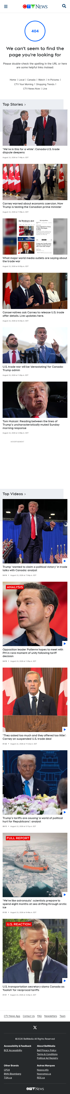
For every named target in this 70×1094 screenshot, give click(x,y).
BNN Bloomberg (12, 1073)
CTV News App (12, 1016)
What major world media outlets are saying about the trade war (35, 260)
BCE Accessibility (13, 1050)
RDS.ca (41, 1077)
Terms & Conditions (47, 1054)
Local (21, 79)
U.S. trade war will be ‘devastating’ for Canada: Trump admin (33, 368)
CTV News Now (31, 88)
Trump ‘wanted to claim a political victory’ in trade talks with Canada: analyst (35, 568)
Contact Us (29, 1016)
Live (45, 88)
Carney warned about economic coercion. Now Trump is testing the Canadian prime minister (33, 205)
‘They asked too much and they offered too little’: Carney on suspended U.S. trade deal (34, 737)
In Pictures (53, 79)
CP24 (7, 1069)
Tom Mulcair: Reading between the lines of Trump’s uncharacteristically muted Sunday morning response (31, 425)
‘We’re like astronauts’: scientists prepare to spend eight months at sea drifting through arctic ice (35, 904)
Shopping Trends (45, 84)
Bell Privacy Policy (46, 1050)
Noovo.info (43, 1069)
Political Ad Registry (47, 1058)
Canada (31, 79)
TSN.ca (8, 1077)
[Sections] (6, 6)
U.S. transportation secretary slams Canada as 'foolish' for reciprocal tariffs (33, 988)
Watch (41, 79)
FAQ (39, 1016)
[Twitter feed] (35, 1027)
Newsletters (50, 1016)
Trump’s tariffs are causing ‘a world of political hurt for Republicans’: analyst (33, 820)
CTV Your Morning (23, 84)
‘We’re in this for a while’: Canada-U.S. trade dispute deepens (31, 151)
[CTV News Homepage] (35, 6)
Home (13, 79)
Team (62, 1016)
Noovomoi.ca (44, 1073)
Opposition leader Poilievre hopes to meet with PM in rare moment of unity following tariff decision (33, 653)
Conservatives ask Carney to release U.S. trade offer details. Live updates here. (33, 314)
